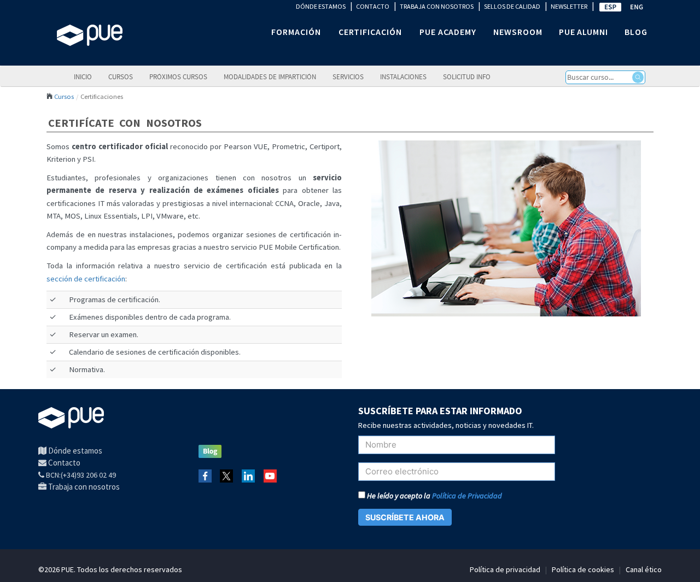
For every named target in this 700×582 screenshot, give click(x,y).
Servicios (348, 76)
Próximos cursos (178, 76)
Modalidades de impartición (270, 76)
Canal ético (644, 569)
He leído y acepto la (433, 496)
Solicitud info (467, 76)
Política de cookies (583, 569)
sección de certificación (85, 279)
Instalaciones (403, 76)
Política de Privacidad (467, 496)
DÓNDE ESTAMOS (321, 6)
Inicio (83, 76)
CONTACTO (372, 6)
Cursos (120, 76)
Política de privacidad (505, 569)
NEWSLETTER (569, 6)
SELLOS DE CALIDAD (512, 6)
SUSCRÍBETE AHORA (405, 517)
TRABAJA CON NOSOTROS (437, 6)
